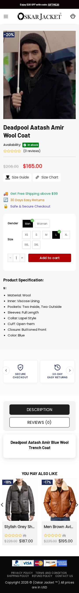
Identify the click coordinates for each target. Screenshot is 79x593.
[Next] (70, 370)
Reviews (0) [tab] (39, 422)
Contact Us (64, 576)
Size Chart (49, 177)
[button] (5, 16)
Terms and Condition (51, 573)
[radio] (28, 224)
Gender (13, 223)
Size (10, 239)
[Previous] (6, 370)
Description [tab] (39, 409)
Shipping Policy (18, 576)
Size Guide (20, 177)
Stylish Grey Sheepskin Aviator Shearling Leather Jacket (19, 526)
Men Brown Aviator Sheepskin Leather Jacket (59, 526)
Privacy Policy (22, 573)
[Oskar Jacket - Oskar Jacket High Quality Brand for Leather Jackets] (39, 16)
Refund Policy (42, 576)
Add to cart (50, 257)
